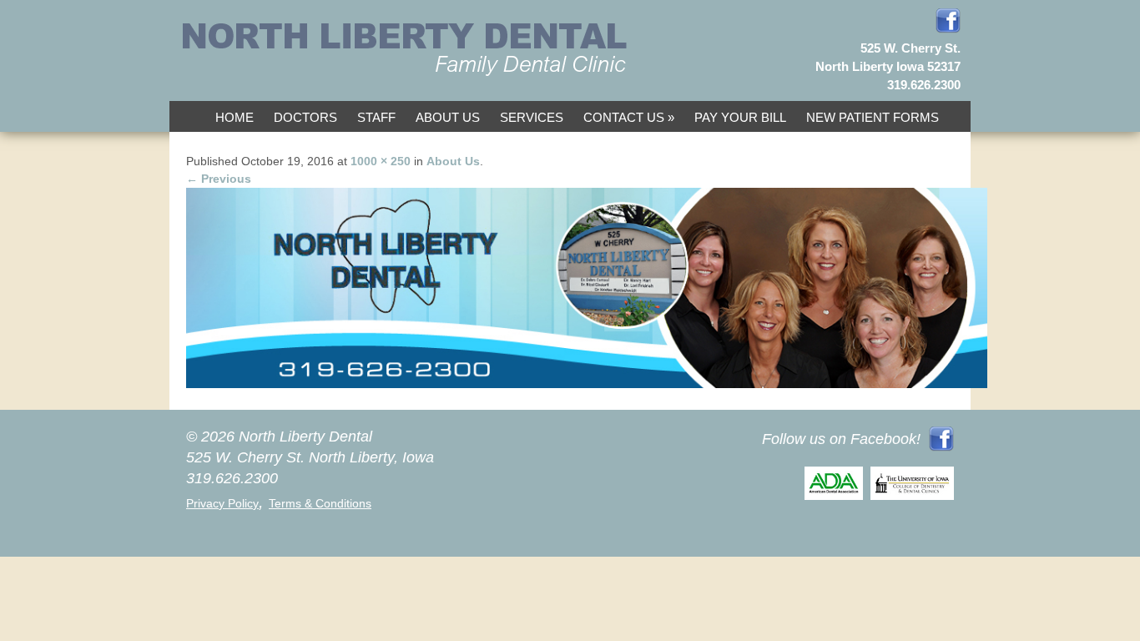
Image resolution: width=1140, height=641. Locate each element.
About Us (448, 117)
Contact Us (623, 117)
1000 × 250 (381, 161)
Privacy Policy (222, 503)
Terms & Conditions (320, 503)
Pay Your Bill (740, 117)
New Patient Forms (872, 117)
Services (531, 117)
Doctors (305, 117)
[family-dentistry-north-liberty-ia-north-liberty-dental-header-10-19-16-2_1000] (586, 384)
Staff (376, 117)
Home (234, 117)
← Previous (218, 178)
